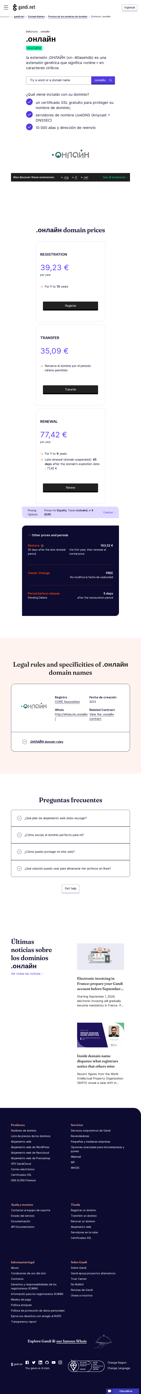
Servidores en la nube (84, 1232)
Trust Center (79, 1278)
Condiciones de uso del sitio (28, 1273)
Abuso (15, 1267)
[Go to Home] (24, 7)
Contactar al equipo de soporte (30, 1210)
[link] (27, 1363)
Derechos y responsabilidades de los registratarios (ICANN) (34, 1286)
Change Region (117, 1362)
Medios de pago (21, 1299)
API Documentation (23, 1226)
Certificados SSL (21, 1174)
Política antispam (21, 1305)
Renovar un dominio (83, 1221)
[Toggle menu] (6, 7)
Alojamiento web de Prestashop (30, 1158)
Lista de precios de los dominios (30, 1136)
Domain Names (36, 16)
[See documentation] (41, 545)
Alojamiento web (21, 1141)
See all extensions (114, 177)
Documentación (20, 1221)
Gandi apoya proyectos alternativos (93, 1273)
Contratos (17, 1278)
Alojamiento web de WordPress (30, 1147)
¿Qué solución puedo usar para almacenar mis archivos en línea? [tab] (68, 868)
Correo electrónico (23, 1169)
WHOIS (75, 1167)
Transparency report (24, 1321)
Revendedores (80, 1136)
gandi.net (19, 16)
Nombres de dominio (23, 1130)
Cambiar (108, 512)
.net (85, 177)
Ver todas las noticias (26, 973)
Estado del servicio (23, 1215)
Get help (70, 888)
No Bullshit (77, 1284)
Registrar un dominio (83, 1210)
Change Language (119, 1368)
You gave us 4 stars (37, 1368)
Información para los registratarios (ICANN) (37, 1293)
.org (66, 177)
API (73, 1162)
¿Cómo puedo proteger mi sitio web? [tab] (50, 852)
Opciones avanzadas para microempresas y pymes (97, 1149)
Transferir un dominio (84, 1215)
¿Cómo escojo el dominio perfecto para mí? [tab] (54, 835)
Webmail (76, 1156)
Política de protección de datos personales (38, 1310)
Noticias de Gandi (82, 1289)
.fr (76, 177)
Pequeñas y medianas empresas (90, 1141)
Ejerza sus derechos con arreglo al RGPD (36, 1316)
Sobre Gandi (78, 1267)
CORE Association (67, 702)
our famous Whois (71, 1341)
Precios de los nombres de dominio (67, 16)
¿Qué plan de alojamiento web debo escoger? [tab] (56, 818)
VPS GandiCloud (21, 1163)
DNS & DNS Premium (23, 1180)
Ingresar (129, 7)
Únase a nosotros (82, 1295)
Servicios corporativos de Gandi (91, 1130)
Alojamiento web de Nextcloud (30, 1152)
